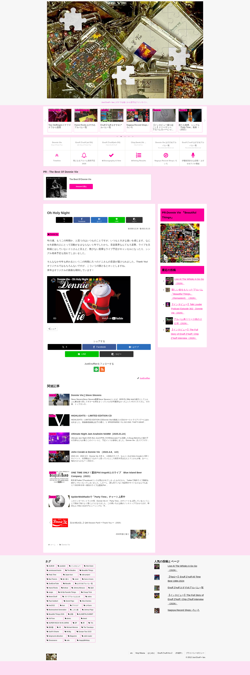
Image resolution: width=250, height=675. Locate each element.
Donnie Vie (54, 234)
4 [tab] (129, 136)
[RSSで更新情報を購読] (102, 369)
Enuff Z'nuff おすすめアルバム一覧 (186, 587)
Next (205, 120)
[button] (134, 220)
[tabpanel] (60, 120)
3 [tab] (125, 136)
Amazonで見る (81, 186)
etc (131, 653)
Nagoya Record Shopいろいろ (183, 610)
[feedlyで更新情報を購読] (96, 369)
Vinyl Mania (140, 653)
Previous (45, 120)
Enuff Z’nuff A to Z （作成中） (170, 653)
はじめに (151, 653)
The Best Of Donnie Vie (80, 179)
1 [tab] (117, 136)
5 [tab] (133, 136)
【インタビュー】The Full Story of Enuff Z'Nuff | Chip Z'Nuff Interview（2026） (186, 599)
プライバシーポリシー (195, 653)
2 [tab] (121, 136)
